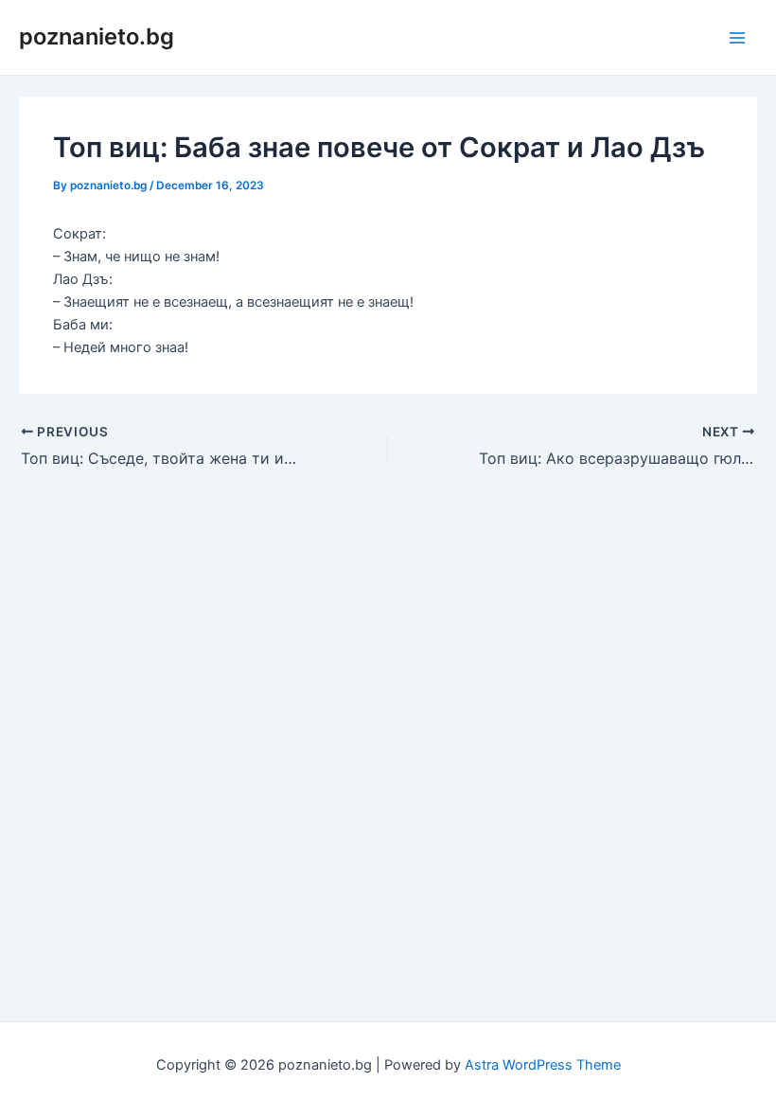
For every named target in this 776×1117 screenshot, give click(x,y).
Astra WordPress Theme (543, 1064)
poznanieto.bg (96, 36)
